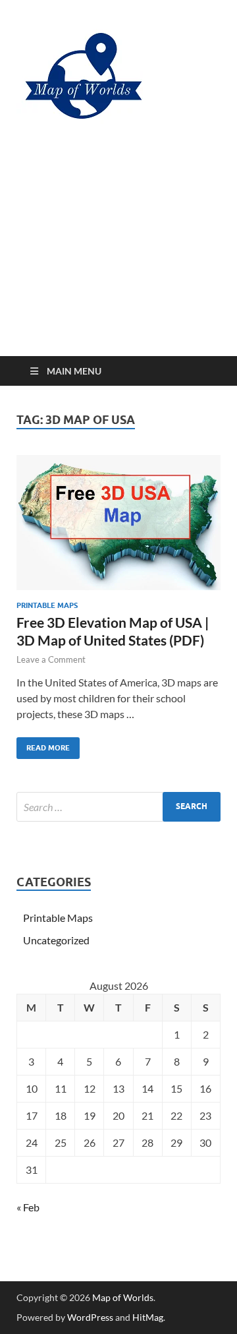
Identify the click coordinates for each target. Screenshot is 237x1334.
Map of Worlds (122, 1297)
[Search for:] (118, 807)
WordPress (90, 1317)
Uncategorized (56, 940)
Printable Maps (47, 605)
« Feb (28, 1207)
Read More (43, 744)
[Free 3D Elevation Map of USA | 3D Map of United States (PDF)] (118, 522)
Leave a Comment (51, 659)
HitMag (147, 1317)
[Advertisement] (118, 254)
